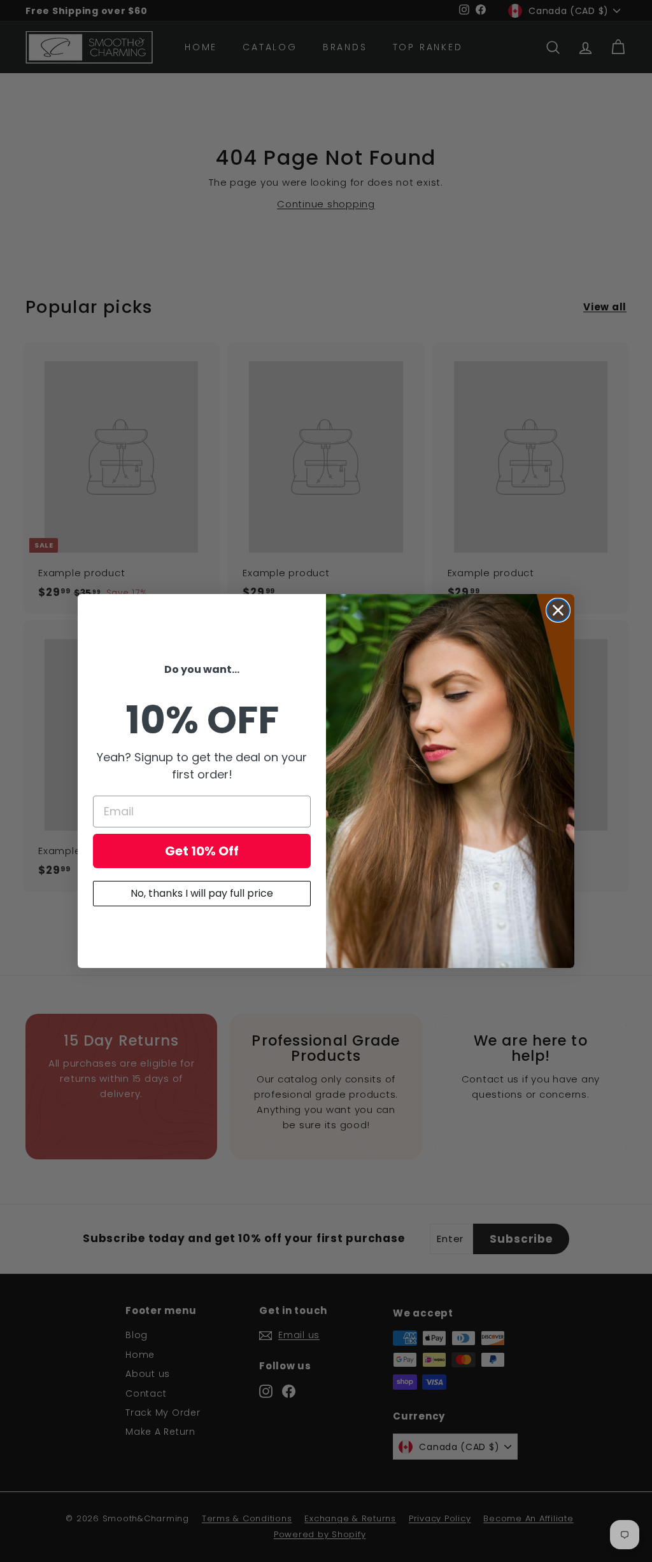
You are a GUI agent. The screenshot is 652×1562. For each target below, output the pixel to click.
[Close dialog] (558, 610)
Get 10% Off (202, 851)
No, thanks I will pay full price (202, 893)
